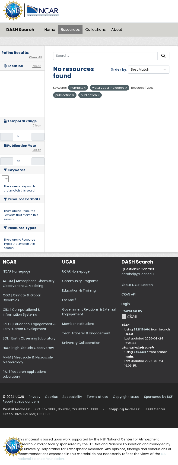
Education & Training (79, 290)
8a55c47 (141, 352)
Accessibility (72, 396)
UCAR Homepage (76, 271)
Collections (95, 29)
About (116, 29)
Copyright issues (126, 396)
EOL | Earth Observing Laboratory (29, 338)
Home (49, 29)
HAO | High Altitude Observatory (28, 348)
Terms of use (97, 396)
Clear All (35, 57)
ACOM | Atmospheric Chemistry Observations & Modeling (28, 283)
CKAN (129, 316)
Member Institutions (78, 323)
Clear (36, 66)
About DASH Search (137, 285)
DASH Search (20, 29)
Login (125, 304)
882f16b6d (142, 329)
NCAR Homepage (16, 271)
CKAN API (128, 294)
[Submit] (163, 56)
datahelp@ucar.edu (137, 274)
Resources (70, 29)
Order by (118, 69)
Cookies (51, 396)
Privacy (34, 396)
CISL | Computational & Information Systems (21, 312)
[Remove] (85, 88)
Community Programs (80, 281)
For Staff (69, 300)
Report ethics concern (21, 401)
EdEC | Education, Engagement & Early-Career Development (29, 326)
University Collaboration (81, 342)
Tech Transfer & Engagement (86, 333)
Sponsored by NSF (158, 396)
